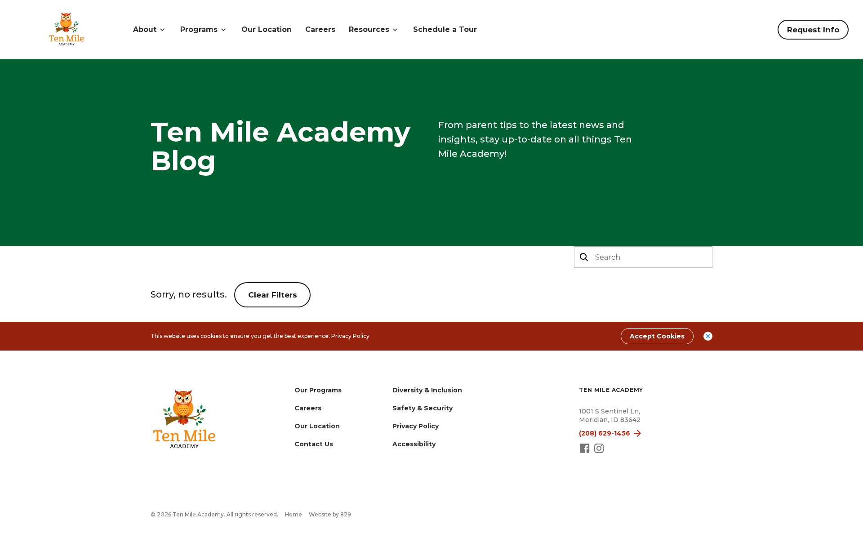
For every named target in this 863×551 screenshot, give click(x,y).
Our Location (266, 29)
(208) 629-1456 (604, 433)
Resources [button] (369, 29)
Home (293, 514)
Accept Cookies (657, 336)
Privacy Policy (350, 336)
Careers (320, 29)
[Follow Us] (586, 452)
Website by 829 (330, 514)
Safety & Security (422, 408)
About (144, 29)
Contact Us (313, 444)
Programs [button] (199, 29)
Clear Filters (272, 294)
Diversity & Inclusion (427, 390)
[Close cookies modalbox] (707, 336)
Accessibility (414, 444)
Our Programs (318, 390)
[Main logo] (184, 420)
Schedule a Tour (445, 29)
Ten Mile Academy (611, 390)
